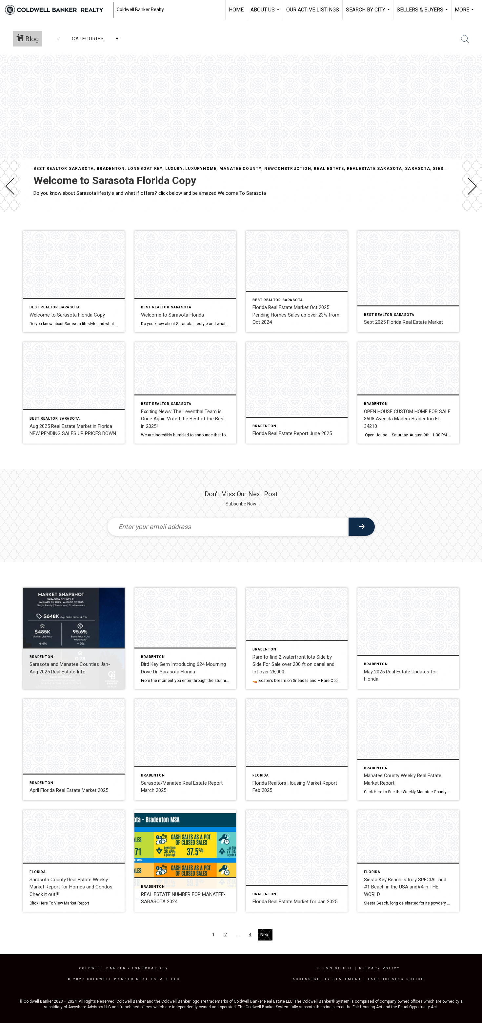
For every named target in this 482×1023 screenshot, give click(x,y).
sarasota (417, 168)
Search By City (369, 13)
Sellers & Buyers (423, 13)
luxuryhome (200, 168)
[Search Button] (465, 39)
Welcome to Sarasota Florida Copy (114, 180)
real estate (329, 168)
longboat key (145, 168)
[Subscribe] (362, 527)
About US (266, 13)
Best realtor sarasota (63, 168)
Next (265, 934)
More (465, 13)
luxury (174, 168)
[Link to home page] (57, 10)
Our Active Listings (312, 10)
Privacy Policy (379, 968)
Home (236, 10)
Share (471, 230)
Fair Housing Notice (396, 979)
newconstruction (287, 168)
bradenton (111, 168)
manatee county (240, 168)
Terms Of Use (334, 968)
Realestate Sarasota (374, 168)
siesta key (446, 168)
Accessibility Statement (327, 979)
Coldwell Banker (102, 968)
